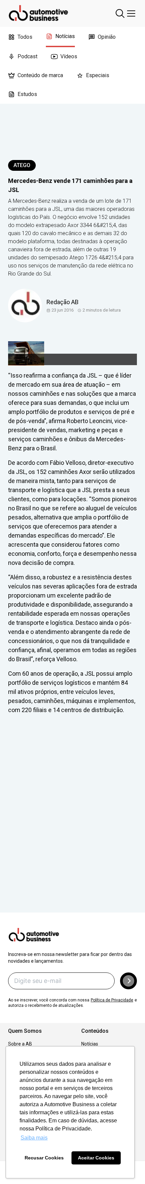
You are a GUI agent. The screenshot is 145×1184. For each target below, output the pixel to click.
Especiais (97, 75)
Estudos (27, 94)
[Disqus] (72, 823)
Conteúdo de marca (40, 75)
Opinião (107, 37)
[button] (128, 980)
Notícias (65, 36)
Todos (25, 37)
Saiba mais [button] (34, 1138)
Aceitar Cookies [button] (96, 1157)
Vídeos (68, 56)
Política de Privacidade (112, 1000)
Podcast (27, 56)
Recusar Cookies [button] (44, 1157)
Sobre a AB (20, 1044)
